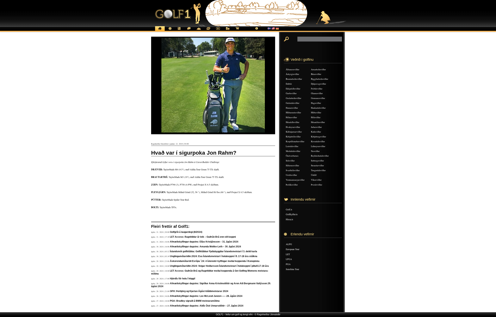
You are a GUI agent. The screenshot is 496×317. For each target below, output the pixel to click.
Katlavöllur (316, 131)
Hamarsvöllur (292, 107)
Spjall (189, 30)
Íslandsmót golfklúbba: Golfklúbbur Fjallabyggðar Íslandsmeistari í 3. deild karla (213, 251)
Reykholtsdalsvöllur (320, 155)
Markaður (227, 30)
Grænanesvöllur (318, 98)
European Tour (292, 249)
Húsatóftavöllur (318, 122)
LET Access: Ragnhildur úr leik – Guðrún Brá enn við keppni (203, 237)
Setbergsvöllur (317, 160)
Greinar (179, 30)
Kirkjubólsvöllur (293, 136)
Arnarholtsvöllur (318, 69)
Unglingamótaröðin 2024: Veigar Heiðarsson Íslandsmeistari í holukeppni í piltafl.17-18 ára (219, 266)
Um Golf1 (257, 30)
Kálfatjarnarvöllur (294, 131)
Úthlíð (314, 174)
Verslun (237, 30)
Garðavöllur (291, 93)
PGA (288, 264)
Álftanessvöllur (292, 69)
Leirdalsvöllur (292, 146)
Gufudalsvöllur (292, 102)
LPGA (289, 259)
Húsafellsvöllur (292, 122)
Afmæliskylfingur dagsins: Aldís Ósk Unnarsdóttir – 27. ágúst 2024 (206, 305)
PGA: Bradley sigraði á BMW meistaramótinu (195, 301)
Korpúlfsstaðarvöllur (295, 141)
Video (218, 30)
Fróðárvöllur (316, 88)
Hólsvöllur (315, 117)
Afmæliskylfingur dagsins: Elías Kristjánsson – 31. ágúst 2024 (204, 241)
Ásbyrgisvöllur (292, 74)
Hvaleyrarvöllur (293, 127)
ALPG (289, 244)
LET (288, 254)
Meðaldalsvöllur (293, 151)
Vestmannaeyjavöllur (295, 179)
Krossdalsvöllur (318, 141)
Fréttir (169, 30)
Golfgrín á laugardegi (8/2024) (186, 232)
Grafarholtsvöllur (293, 98)
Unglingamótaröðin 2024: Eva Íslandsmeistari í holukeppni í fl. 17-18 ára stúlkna (213, 256)
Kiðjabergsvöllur (318, 136)
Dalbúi (289, 83)
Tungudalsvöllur (318, 170)
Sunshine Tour (292, 269)
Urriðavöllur (291, 174)
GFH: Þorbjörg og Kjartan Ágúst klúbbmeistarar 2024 (199, 291)
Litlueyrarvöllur (318, 146)
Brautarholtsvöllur (294, 78)
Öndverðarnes (292, 155)
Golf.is (289, 209)
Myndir (208, 30)
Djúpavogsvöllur (318, 83)
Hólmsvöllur (291, 117)
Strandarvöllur (317, 165)
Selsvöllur (290, 160)
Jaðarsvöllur (316, 127)
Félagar (198, 30)
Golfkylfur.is (292, 214)
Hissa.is (289, 219)
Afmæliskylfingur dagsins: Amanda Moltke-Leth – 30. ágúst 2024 (205, 246)
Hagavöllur (316, 102)
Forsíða (160, 30)
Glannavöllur (317, 93)
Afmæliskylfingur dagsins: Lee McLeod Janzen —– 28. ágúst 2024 (206, 296)
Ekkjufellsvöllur (293, 88)
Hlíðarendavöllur (293, 112)
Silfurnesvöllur (292, 165)
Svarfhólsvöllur (293, 170)
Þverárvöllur (316, 184)
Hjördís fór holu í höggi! (182, 278)
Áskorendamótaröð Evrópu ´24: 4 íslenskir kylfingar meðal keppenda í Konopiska (214, 261)
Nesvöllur (315, 151)
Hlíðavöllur (316, 112)
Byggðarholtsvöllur (319, 78)
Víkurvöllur (316, 179)
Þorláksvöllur (292, 184)
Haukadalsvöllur (318, 107)
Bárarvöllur (316, 74)
